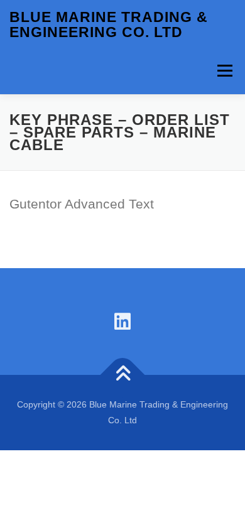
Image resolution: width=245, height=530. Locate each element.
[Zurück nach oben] (123, 375)
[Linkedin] (122, 321)
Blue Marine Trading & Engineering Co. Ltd (108, 24)
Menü (225, 70)
